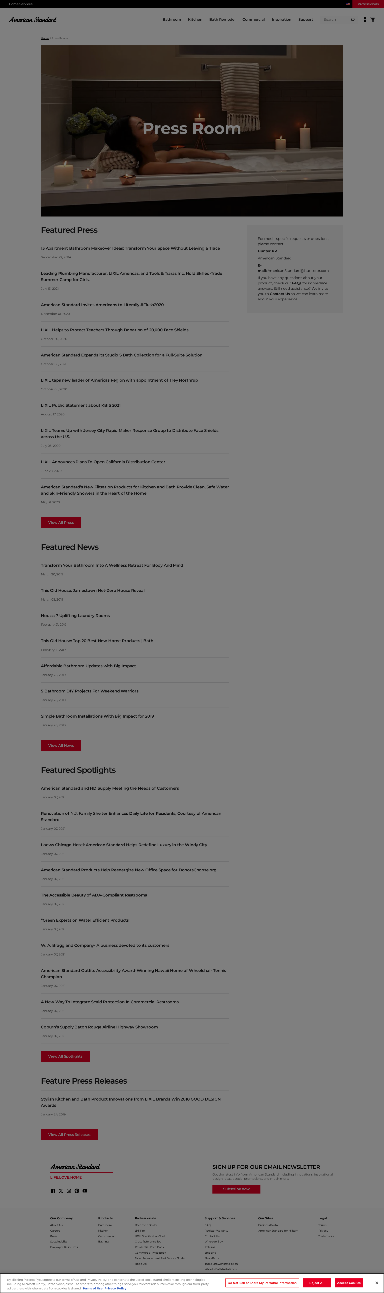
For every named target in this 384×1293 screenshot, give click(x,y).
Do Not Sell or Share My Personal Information (262, 1282)
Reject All (316, 1282)
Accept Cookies (349, 1282)
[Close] (377, 1283)
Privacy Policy (115, 1288)
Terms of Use (93, 1288)
